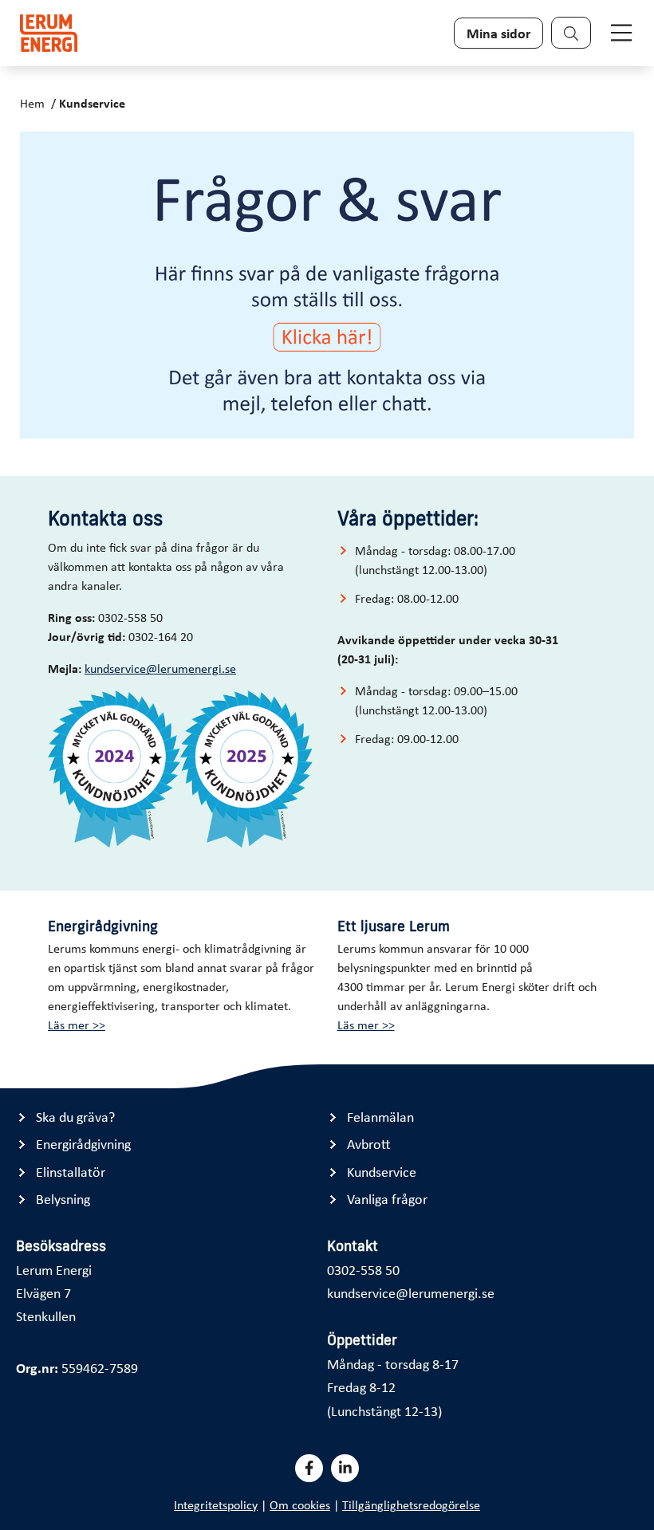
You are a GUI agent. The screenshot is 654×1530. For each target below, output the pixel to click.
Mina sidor (498, 32)
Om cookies (300, 1504)
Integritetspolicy (216, 1504)
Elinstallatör (70, 1171)
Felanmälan (380, 1116)
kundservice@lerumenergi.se (160, 668)
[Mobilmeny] (621, 32)
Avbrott (368, 1144)
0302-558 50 (363, 1269)
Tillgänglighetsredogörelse (411, 1504)
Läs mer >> (76, 1024)
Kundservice (92, 103)
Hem (32, 103)
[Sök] (571, 33)
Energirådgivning (83, 1144)
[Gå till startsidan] (48, 33)
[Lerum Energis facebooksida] (309, 1468)
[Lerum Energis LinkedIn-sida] (345, 1468)
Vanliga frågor (387, 1199)
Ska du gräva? (75, 1116)
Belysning (63, 1199)
